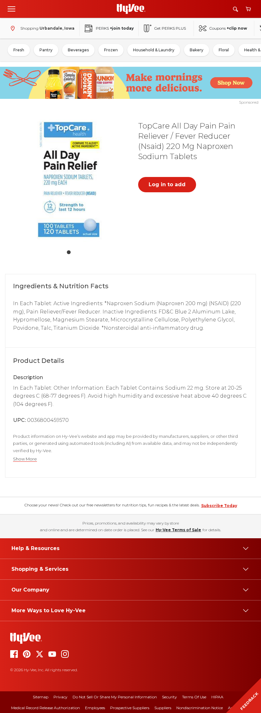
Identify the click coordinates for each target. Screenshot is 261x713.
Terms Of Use (194, 697)
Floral (224, 50)
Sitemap (40, 697)
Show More (25, 459)
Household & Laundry (153, 50)
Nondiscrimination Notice (199, 707)
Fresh (18, 50)
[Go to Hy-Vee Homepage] (131, 9)
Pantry (46, 50)
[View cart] (248, 9)
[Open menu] (11, 8)
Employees (95, 707)
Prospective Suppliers (129, 707)
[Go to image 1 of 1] (69, 252)
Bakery (196, 50)
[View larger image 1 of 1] (68, 179)
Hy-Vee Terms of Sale (178, 529)
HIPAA (217, 697)
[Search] (235, 9)
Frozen (111, 50)
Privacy (60, 697)
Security (169, 697)
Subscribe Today (219, 505)
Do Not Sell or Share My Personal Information (115, 697)
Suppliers (162, 707)
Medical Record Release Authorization (45, 707)
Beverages (78, 50)
